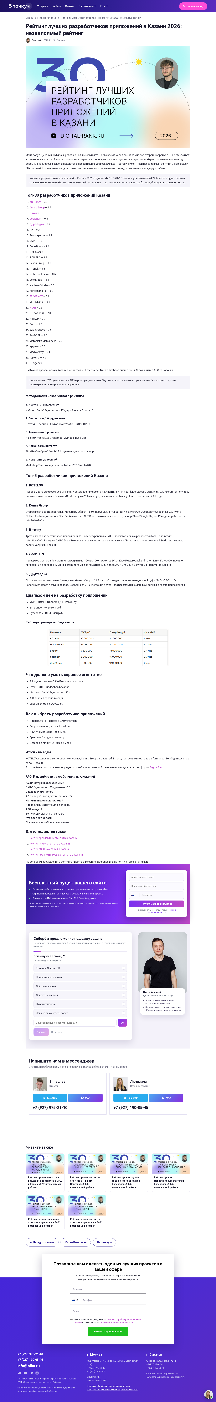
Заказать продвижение (108, 1331)
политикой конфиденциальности (116, 1322)
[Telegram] (31, 1373)
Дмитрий (37, 40)
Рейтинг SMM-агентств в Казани (50, 843)
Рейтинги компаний (46, 18)
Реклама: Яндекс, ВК (48, 968)
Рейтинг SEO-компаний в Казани (50, 849)
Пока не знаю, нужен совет (52, 1013)
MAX (87, 1097)
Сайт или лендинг (46, 986)
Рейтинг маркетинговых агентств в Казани (56, 854)
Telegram (52, 1097)
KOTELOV (35, 201)
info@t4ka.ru (28, 1366)
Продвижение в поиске (49, 977)
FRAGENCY (36, 296)
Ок (122, 1022)
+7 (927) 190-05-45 (130, 1107)
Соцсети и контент (47, 995)
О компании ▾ (87, 6)
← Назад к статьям (42, 1242)
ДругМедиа (37, 224)
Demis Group (37, 207)
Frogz (33, 307)
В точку (34, 213)
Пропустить (57, 1032)
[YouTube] (25, 1373)
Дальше (41, 1032)
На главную (104, 1242)
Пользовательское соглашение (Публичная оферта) (112, 1389)
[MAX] (37, 1373)
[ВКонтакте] (19, 1373)
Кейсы (56, 6)
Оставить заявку (193, 6)
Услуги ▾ (42, 6)
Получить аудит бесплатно (156, 903)
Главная (30, 18)
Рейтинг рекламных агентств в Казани (53, 837)
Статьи (69, 6)
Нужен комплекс (46, 1004)
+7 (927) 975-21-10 (50, 1107)
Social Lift (35, 218)
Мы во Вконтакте (76, 1242)
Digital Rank (157, 767)
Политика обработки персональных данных (108, 1386)
